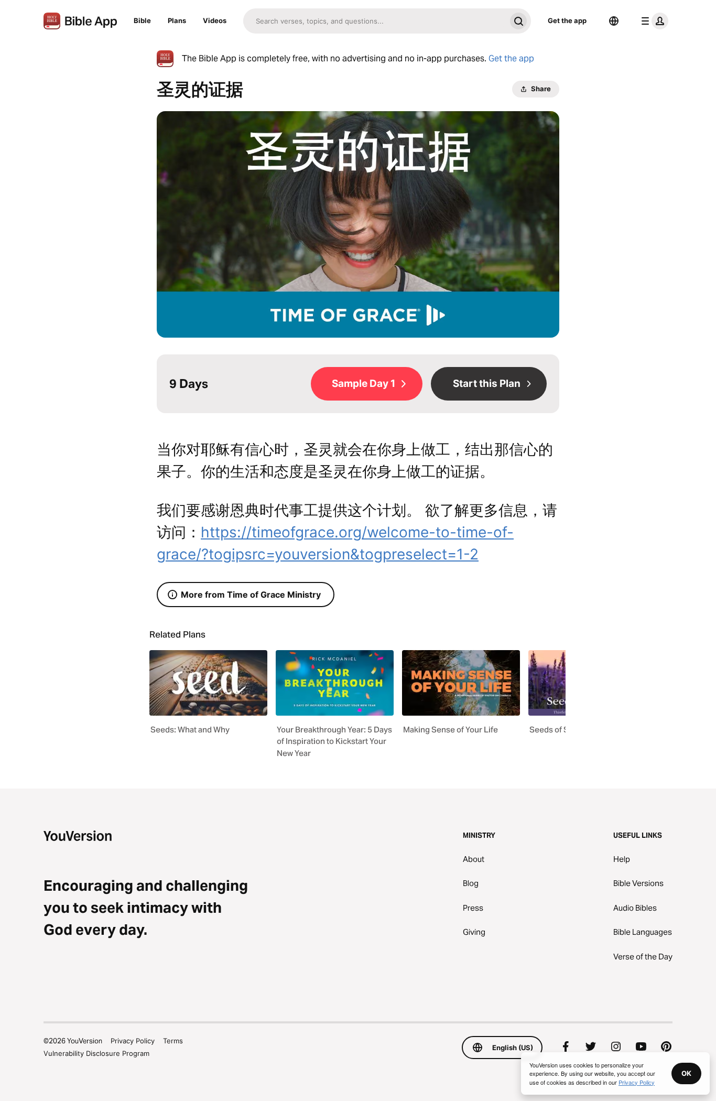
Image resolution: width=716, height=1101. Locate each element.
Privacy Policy (133, 1041)
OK (686, 1073)
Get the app (567, 20)
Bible (142, 20)
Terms (173, 1041)
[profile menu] (652, 20)
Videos (214, 20)
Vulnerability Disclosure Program (96, 1053)
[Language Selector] (613, 20)
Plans (177, 20)
